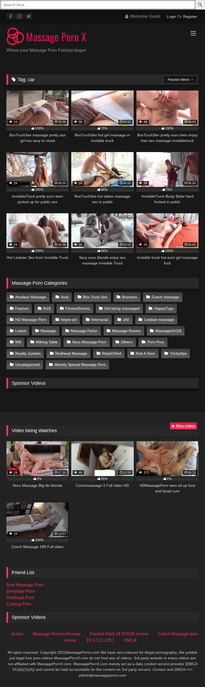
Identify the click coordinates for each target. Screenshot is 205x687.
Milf (18, 342)
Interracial (99, 319)
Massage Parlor (84, 331)
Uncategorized (27, 364)
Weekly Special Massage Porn (80, 364)
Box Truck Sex (95, 297)
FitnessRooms (77, 308)
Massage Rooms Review (56, 634)
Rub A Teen (145, 353)
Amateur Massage (30, 297)
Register (190, 16)
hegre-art (69, 319)
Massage (48, 331)
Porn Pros (155, 342)
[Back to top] (188, 671)
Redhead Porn (20, 597)
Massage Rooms (126, 331)
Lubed (20, 331)
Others (126, 342)
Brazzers (129, 297)
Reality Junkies (28, 353)
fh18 (47, 308)
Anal (64, 297)
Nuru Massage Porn (89, 342)
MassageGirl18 (168, 331)
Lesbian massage (159, 319)
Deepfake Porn (20, 591)
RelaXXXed (111, 353)
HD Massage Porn (30, 319)
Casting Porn (18, 604)
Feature (22, 308)
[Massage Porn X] (102, 37)
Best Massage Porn (25, 585)
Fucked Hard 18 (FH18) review (119, 634)
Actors (17, 634)
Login (171, 16)
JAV (126, 319)
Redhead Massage (71, 353)
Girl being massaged (121, 308)
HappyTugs (164, 308)
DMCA (130, 640)
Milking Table (47, 342)
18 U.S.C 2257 (100, 640)
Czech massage (165, 297)
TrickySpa (178, 353)
